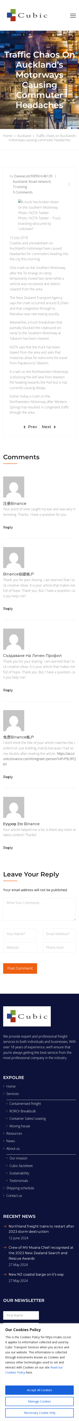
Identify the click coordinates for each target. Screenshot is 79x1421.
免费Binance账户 (18, 737)
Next (46, 427)
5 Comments (23, 192)
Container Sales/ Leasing (27, 1118)
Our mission (18, 1158)
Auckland (20, 181)
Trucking (20, 186)
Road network (40, 181)
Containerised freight (25, 1103)
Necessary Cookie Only (39, 1413)
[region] (39, 1372)
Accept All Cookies (39, 1390)
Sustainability (19, 1173)
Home (11, 1086)
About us (13, 1148)
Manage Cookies (39, 1401)
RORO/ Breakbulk (22, 1111)
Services (12, 1093)
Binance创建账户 (18, 574)
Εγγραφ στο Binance (21, 824)
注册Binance (14, 503)
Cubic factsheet (21, 1165)
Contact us (14, 1195)
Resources (14, 1133)
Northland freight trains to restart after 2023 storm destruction (41, 1229)
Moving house (19, 1126)
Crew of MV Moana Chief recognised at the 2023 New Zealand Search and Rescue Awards (41, 1253)
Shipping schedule (20, 1188)
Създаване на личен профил (32, 655)
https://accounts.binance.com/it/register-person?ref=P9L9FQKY (39, 759)
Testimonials (18, 1180)
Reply (8, 527)
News (10, 1141)
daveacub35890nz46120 (33, 176)
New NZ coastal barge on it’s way (36, 1274)
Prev (32, 427)
